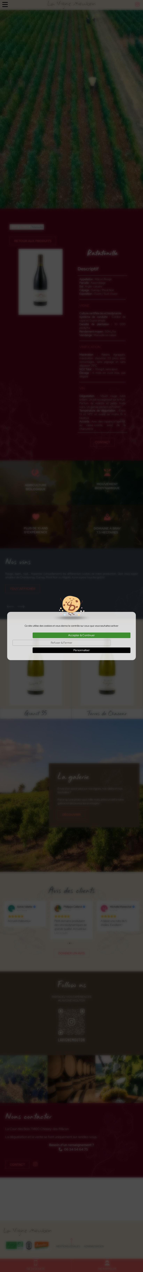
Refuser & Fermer (61, 643)
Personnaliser (81, 650)
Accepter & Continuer (81, 635)
